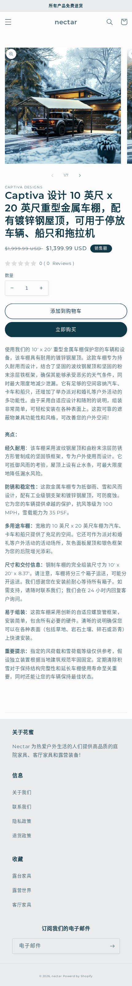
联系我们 (22, 807)
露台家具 (22, 876)
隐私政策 (22, 821)
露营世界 (22, 890)
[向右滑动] (80, 175)
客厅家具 (22, 905)
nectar (57, 976)
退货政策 (22, 836)
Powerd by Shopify (78, 976)
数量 (9, 275)
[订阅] (112, 945)
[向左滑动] (52, 175)
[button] (8, 22)
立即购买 (66, 329)
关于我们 (22, 792)
